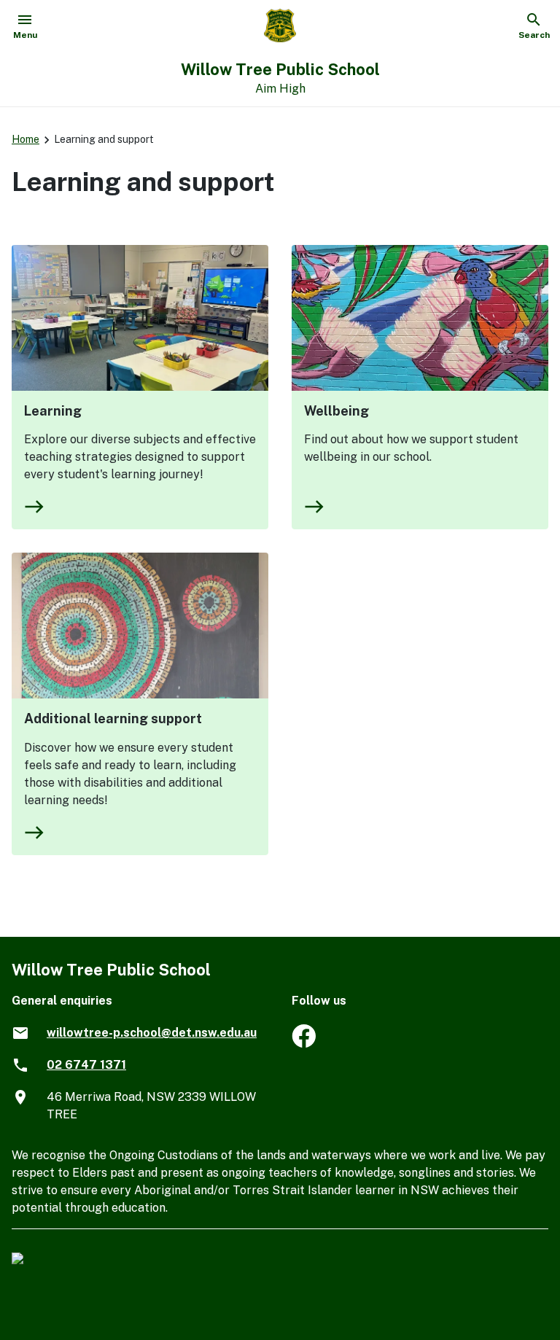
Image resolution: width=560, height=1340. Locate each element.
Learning (53, 410)
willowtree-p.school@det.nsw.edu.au (152, 1033)
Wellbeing (336, 410)
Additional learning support (113, 718)
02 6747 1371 (86, 1065)
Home (25, 139)
